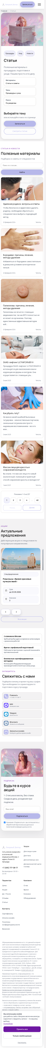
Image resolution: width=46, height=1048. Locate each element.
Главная (4, 11)
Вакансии (6, 929)
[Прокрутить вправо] (16, 612)
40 (37, 500)
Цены (4, 885)
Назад (12, 507)
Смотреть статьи (20, 131)
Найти (22, 172)
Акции (4, 890)
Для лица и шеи (30, 851)
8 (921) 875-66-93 (27, 970)
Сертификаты (7, 914)
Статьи (5, 902)
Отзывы (5, 898)
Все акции (22, 619)
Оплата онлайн (8, 918)
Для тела (27, 855)
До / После (6, 894)
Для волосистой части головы (32, 865)
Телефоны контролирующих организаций (17, 990)
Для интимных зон (31, 860)
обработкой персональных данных (19, 825)
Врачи (26, 890)
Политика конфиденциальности (11, 923)
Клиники (27, 894)
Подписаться (22, 816)
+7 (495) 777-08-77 (10, 867)
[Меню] (39, 4)
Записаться (27, 4)
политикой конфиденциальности (19, 827)
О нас (26, 885)
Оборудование (30, 898)
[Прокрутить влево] (5, 612)
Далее (31, 507)
